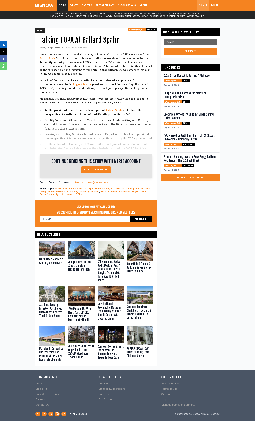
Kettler (114, 191)
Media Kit (41, 388)
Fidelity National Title (58, 191)
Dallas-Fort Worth (135, 13)
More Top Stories (190, 177)
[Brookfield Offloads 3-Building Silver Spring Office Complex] (139, 262)
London (196, 13)
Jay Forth (104, 191)
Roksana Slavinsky (75, 47)
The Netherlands (176, 16)
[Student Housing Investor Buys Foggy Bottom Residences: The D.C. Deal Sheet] (52, 304)
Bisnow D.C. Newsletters (181, 32)
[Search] (192, 5)
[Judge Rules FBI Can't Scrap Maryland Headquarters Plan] (81, 262)
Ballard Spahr (48, 58)
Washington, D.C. (196, 16)
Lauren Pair (124, 191)
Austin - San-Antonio (77, 13)
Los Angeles (56, 16)
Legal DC (151, 30)
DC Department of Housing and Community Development (111, 188)
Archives (103, 383)
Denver (166, 13)
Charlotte (106, 13)
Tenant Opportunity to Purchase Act (57, 194)
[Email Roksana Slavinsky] (85, 47)
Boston (94, 13)
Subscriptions (127, 5)
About (143, 5)
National (70, 16)
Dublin (175, 13)
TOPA (79, 194)
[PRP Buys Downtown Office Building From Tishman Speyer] (139, 344)
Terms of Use (169, 388)
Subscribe (104, 394)
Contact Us (42, 404)
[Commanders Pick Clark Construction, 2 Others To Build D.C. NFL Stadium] (139, 304)
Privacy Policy (170, 383)
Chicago (118, 13)
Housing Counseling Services (84, 191)
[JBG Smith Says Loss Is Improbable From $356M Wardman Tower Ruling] (81, 344)
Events (74, 5)
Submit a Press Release (49, 394)
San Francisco (140, 16)
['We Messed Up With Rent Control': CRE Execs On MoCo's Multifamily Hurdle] (81, 304)
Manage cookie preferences (178, 404)
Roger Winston (82, 84)
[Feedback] (63, 414)
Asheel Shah (114, 110)
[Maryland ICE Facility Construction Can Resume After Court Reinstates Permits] (52, 344)
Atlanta (59, 13)
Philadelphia (95, 16)
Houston (185, 13)
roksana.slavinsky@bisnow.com (90, 182)
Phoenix (108, 16)
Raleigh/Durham (122, 16)
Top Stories (105, 399)
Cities (62, 5)
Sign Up (203, 5)
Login (214, 5)
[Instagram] (57, 414)
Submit (141, 219)
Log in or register (96, 169)
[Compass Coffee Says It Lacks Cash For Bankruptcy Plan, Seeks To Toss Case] (110, 344)
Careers (87, 5)
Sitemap (166, 394)
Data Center (154, 13)
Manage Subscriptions (112, 388)
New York (81, 16)
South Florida (157, 16)
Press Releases (105, 5)
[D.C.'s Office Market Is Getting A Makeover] (52, 262)
